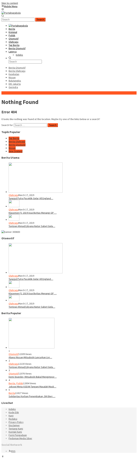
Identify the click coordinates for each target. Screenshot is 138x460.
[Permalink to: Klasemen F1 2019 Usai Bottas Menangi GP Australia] (14, 206)
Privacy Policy (16, 422)
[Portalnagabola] (11, 12)
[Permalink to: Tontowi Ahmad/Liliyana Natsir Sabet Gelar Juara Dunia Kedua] (14, 219)
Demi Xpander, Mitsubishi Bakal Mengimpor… (33, 376)
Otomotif (14, 354)
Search (40, 19)
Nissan (12, 148)
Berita (12, 383)
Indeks (12, 409)
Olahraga (13, 195)
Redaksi (13, 418)
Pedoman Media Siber (20, 438)
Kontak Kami (15, 431)
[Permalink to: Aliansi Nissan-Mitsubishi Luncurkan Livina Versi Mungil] (31, 347)
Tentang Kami (16, 428)
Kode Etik (14, 412)
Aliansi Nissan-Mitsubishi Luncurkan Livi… (30, 357)
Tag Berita (14, 138)
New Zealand (15, 151)
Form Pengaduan (18, 435)
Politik (19, 383)
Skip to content (9, 3)
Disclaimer (14, 425)
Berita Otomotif (17, 144)
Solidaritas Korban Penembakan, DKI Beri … (32, 396)
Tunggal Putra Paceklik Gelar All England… (31, 198)
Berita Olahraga (17, 141)
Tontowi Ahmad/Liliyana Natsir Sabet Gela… (32, 226)
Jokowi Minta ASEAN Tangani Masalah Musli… (32, 386)
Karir (11, 415)
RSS (13, 451)
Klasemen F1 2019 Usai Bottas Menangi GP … (33, 212)
